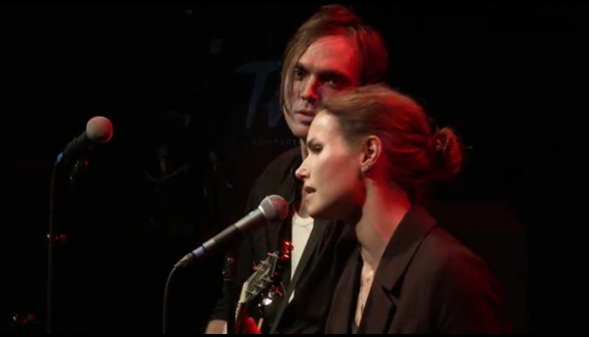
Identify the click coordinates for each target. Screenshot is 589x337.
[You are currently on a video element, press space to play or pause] (294, 168)
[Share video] (577, 11)
